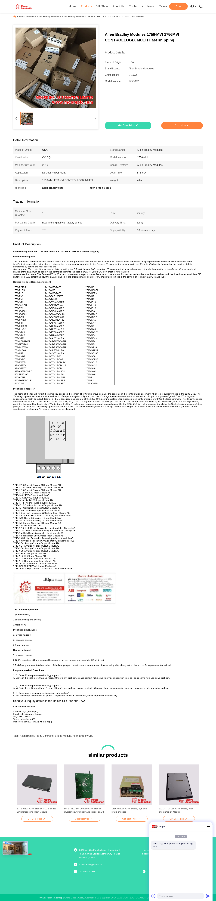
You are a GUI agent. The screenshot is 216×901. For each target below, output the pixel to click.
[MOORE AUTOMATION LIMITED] (24, 6)
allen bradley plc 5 (30, 735)
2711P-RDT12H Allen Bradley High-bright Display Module (176, 810)
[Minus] (208, 826)
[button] (21, 790)
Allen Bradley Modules (48, 16)
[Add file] (153, 895)
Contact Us (136, 6)
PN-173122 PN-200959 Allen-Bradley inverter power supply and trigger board (84, 810)
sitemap (58, 897)
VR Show (102, 6)
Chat (179, 6)
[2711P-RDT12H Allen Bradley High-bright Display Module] (179, 784)
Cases (163, 6)
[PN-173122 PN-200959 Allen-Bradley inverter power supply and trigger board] (84, 784)
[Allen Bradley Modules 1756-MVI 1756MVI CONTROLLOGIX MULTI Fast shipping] (55, 67)
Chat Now (180, 125)
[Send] (208, 895)
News (150, 6)
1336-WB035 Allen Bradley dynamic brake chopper (129, 810)
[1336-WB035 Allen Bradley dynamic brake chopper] (131, 784)
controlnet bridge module (57, 735)
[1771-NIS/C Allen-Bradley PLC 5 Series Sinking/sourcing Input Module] (37, 784)
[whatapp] (146, 871)
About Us (118, 6)
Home (72, 6)
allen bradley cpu (83, 735)
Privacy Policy (45, 897)
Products (86, 6)
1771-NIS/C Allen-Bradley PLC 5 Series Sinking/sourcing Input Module (36, 810)
